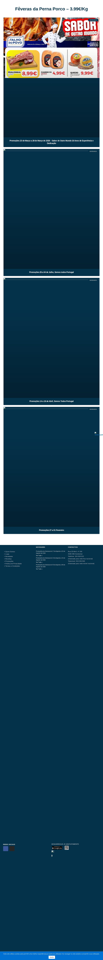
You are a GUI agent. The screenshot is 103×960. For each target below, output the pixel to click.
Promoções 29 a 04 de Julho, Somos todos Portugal (51, 272)
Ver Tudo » (39, 555)
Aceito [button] (52, 957)
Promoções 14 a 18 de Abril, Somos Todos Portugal (51, 401)
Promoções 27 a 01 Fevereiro (51, 530)
